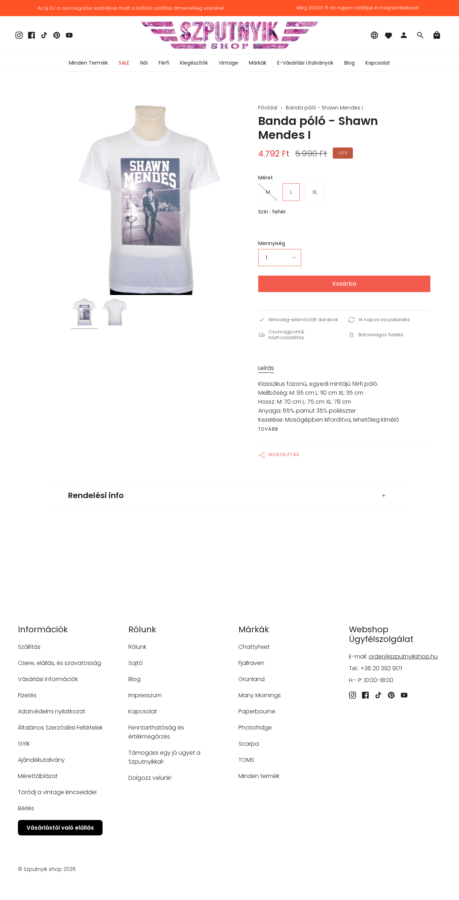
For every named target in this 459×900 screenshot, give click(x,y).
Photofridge (255, 727)
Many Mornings (259, 695)
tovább (268, 429)
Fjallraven (251, 663)
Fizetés (27, 695)
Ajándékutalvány (41, 760)
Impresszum (145, 695)
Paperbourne (256, 711)
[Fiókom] (404, 35)
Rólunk (137, 647)
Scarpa (248, 744)
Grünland (251, 679)
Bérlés (26, 808)
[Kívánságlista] (388, 35)
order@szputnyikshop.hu (403, 656)
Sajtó (135, 663)
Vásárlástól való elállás (60, 827)
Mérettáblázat (38, 776)
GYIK (24, 744)
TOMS (246, 760)
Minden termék (258, 776)
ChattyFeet (254, 647)
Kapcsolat (142, 711)
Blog (134, 679)
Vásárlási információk (48, 679)
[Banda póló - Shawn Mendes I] (84, 312)
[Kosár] (437, 35)
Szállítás (29, 647)
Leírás (266, 368)
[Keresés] (420, 35)
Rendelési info (96, 495)
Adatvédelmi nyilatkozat (51, 711)
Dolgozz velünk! (149, 778)
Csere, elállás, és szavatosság (59, 663)
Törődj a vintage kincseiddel (57, 792)
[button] (144, 63)
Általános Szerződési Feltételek (60, 727)
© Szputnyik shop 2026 (47, 869)
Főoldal (267, 107)
